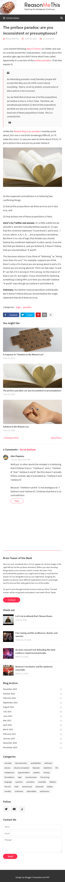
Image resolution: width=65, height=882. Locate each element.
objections (48, 768)
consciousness (31, 777)
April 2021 (32, 725)
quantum (19, 782)
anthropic (48, 763)
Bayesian (36, 768)
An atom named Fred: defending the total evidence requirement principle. (35, 651)
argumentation (24, 772)
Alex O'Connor (33, 48)
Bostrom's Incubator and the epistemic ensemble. (34, 668)
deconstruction (21, 763)
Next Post (55, 437)
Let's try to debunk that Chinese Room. (34, 616)
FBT (48, 877)
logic (18, 307)
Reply (17, 501)
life (56, 768)
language (8, 782)
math (16, 786)
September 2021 (32, 702)
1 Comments (48, 38)
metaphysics (9, 772)
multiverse (19, 791)
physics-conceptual (21, 768)
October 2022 (32, 693)
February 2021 (32, 734)
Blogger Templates (33, 877)
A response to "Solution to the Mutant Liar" (23, 354)
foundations (9, 777)
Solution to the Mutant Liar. (16, 426)
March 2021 (32, 729)
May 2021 (32, 720)
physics (7, 768)
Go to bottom (28, 449)
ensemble (42, 782)
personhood (27, 786)
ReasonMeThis (12, 38)
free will (8, 786)
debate (49, 786)
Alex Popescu (17, 456)
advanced (39, 786)
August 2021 (32, 707)
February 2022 (32, 698)
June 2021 (32, 716)
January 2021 (32, 738)
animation (30, 782)
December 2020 (32, 742)
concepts (8, 763)
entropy (47, 772)
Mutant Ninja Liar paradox (27, 131)
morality (8, 791)
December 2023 (32, 689)
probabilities (36, 763)
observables (31, 791)
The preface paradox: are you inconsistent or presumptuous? (32, 390)
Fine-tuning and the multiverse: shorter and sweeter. (36, 634)
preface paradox (42, 60)
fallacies (53, 782)
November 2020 (32, 747)
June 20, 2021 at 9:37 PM (20, 459)
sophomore (44, 791)
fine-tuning (44, 777)
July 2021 (32, 711)
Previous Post (11, 437)
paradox (27, 307)
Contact (11, 599)
